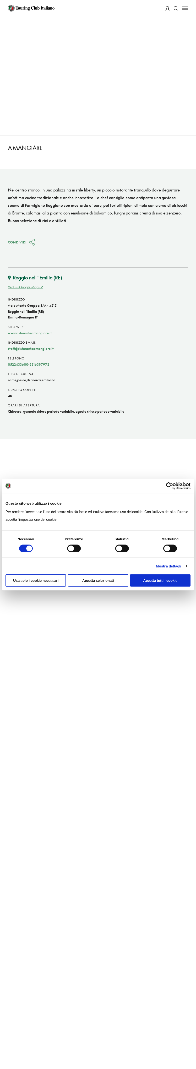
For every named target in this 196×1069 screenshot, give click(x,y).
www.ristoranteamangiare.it (30, 333)
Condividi (17, 242)
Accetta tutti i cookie (160, 580)
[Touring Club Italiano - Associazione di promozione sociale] (31, 8)
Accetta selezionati (98, 580)
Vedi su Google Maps (24, 287)
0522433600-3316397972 (28, 364)
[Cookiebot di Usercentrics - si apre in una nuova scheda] (170, 485)
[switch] (74, 548)
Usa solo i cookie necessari (36, 580)
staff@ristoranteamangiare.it (31, 349)
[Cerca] (176, 8)
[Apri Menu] (185, 8)
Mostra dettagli (168, 566)
